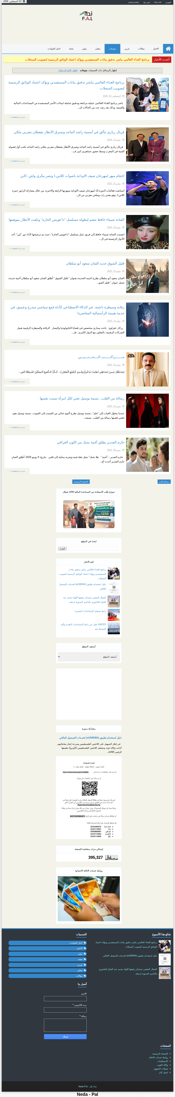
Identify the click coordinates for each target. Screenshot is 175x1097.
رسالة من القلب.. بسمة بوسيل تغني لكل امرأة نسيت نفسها (82, 398)
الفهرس (168, 2)
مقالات (141, 48)
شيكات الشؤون (160, 1068)
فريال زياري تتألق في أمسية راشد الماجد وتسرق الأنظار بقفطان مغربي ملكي (69, 132)
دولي (84, 48)
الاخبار (156, 48)
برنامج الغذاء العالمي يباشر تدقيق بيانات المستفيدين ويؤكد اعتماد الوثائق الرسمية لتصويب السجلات (87, 59)
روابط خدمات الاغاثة (158, 1057)
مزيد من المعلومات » (17, 117)
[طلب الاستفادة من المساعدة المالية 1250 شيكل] (89, 514)
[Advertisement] (89, 694)
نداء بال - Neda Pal (87, 1086)
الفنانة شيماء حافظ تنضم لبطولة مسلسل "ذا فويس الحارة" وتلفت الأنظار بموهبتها (66, 219)
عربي (127, 48)
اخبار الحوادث (54, 48)
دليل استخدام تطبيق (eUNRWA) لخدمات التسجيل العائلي (90, 737)
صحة (71, 48)
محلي (97, 48)
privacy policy (134, 2)
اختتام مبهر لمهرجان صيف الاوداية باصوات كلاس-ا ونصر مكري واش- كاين (72, 176)
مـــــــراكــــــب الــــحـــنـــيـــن (101, 357)
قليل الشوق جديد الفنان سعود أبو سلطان (95, 263)
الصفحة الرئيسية (81, 482)
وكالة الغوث (162, 1065)
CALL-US (157, 2)
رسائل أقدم (164, 482)
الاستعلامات (162, 1061)
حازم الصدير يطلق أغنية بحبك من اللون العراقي (90, 442)
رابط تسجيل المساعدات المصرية (90, 611)
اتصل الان (163, 1072)
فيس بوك (146, 2)
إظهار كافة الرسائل (68, 70)
